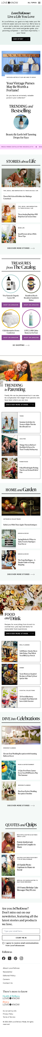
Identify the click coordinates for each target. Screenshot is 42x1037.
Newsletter (7, 972)
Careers (6, 979)
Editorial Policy (9, 975)
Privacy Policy (8, 1014)
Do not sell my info (9, 1011)
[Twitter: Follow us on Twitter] (9, 958)
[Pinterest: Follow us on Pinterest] (15, 958)
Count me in (21, 938)
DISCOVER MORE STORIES (17, 405)
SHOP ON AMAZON (10, 305)
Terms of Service (9, 1017)
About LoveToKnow (11, 968)
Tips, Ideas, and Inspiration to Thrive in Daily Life (20, 190)
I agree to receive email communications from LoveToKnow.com (22, 944)
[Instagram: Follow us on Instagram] (21, 958)
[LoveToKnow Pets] (11, 1003)
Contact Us (8, 983)
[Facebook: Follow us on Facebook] (3, 958)
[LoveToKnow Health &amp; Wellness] (11, 996)
